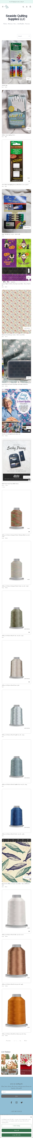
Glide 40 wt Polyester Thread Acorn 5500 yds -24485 (12, 984)
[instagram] (16, 1102)
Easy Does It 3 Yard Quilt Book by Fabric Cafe (11, 434)
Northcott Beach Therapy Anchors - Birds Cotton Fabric (13, 334)
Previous (8, 1040)
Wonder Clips (4, 85)
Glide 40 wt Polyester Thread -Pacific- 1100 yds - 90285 (13, 834)
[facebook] (11, 1102)
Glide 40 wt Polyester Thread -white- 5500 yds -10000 (13, 934)
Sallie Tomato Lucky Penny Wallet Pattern (10, 483)
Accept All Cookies (16, 1135)
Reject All (16, 1130)
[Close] (31, 1117)
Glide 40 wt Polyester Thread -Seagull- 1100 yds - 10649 (13, 734)
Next (25, 1040)
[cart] (30, 6)
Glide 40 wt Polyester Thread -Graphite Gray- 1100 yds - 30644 (14, 784)
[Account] (26, 6)
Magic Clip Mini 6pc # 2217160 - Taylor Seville (11, 234)
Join (16, 1096)
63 (20, 1040)
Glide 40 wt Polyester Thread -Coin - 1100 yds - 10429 (12, 635)
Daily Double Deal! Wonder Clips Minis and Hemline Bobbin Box (15, 384)
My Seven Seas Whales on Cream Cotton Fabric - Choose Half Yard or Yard (16, 884)
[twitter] (22, 1102)
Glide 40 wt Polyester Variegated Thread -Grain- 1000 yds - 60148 (15, 586)
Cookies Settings (16, 1125)
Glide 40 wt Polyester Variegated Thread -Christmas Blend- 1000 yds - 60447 (16, 535)
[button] (29, 1064)
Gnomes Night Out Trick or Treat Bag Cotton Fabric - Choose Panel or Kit (16, 284)
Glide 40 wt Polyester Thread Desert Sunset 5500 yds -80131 (14, 1033)
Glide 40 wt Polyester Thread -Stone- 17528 (10, 685)
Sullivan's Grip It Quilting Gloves (8, 135)
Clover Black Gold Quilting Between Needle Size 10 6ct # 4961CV (15, 184)
